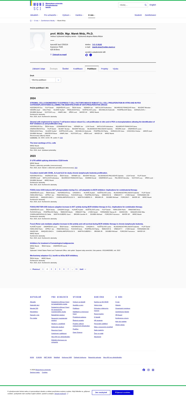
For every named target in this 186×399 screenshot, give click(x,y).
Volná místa (98, 305)
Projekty (104, 69)
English (153, 5)
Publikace (91, 69)
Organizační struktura (122, 308)
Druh (32, 76)
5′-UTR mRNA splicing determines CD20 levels (49, 160)
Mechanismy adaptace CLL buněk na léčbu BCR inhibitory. (54, 256)
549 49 (97, 44)
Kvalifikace (78, 69)
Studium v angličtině (58, 324)
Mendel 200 (34, 308)
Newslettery (34, 312)
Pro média (33, 318)
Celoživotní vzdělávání (59, 333)
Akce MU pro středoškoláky (60, 337)
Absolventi (97, 337)
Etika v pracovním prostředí (103, 327)
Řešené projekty (78, 320)
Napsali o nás (34, 315)
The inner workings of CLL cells (43, 143)
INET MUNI (48, 357)
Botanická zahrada (94, 357)
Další (81, 269)
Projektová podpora (79, 317)
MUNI (32, 357)
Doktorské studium (57, 327)
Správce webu (35, 372)
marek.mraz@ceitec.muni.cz (103, 47)
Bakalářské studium (58, 315)
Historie (118, 305)
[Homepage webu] (46, 5)
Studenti (138, 15)
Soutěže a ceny (78, 305)
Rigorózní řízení (56, 330)
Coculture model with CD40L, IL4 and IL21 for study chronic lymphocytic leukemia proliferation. (69, 173)
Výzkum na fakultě (79, 302)
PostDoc (75, 329)
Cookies (44, 372)
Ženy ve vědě (98, 333)
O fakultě (97, 317)
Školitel (65, 69)
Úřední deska (120, 325)
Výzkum (77, 297)
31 (76, 269)
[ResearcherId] (87, 55)
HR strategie (98, 320)
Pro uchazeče (59, 297)
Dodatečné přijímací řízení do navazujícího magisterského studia (60, 309)
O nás (118, 297)
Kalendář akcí (34, 305)
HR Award (118, 315)
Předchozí (36, 269)
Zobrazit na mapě (60, 55)
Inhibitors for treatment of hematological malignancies (52, 243)
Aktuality (33, 302)
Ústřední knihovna (80, 357)
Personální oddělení (101, 324)
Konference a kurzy (122, 318)
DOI (61, 138)
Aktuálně (35, 297)
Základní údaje (38, 69)
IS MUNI (39, 357)
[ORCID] (91, 55)
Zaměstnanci (150, 15)
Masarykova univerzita (43, 370)
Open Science (77, 332)
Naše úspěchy (99, 330)
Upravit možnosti (60, 393)
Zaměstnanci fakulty (122, 312)
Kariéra (99, 297)
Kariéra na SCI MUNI (101, 302)
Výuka (115, 69)
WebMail (57, 357)
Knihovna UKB (67, 357)
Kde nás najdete (120, 321)
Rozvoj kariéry (99, 314)
